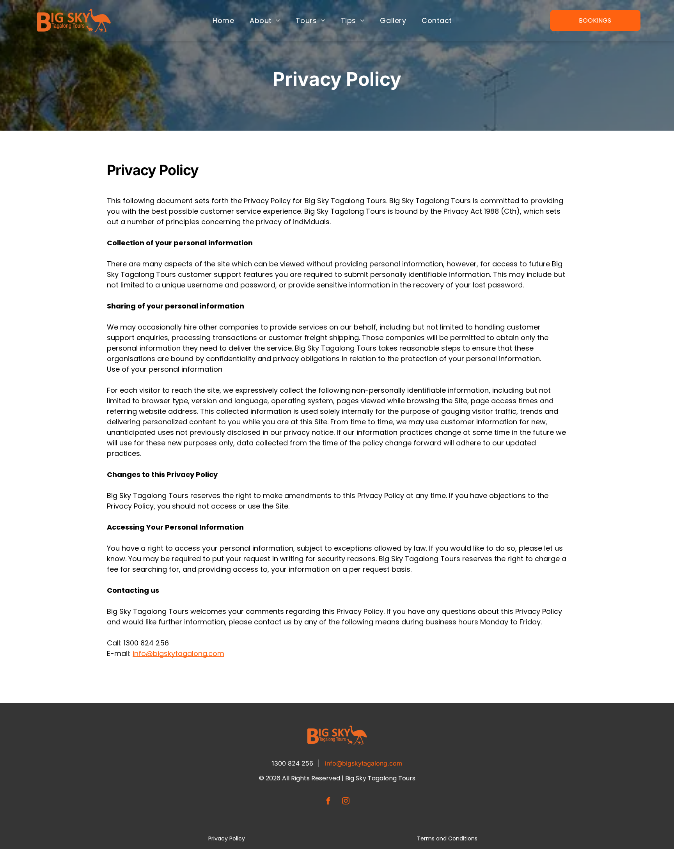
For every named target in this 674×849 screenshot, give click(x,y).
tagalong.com (199, 653)
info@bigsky (154, 653)
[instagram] (346, 801)
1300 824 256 (292, 763)
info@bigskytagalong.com (363, 763)
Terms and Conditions (447, 838)
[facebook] (328, 801)
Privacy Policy (226, 838)
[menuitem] (223, 20)
